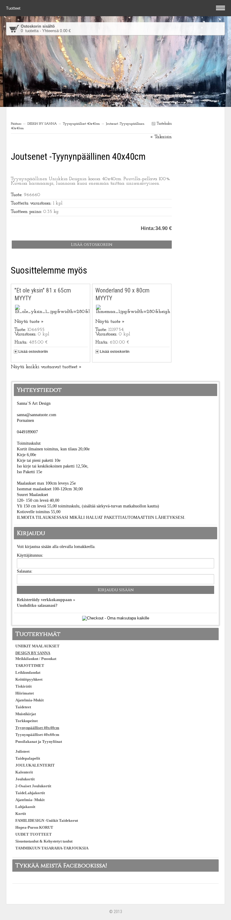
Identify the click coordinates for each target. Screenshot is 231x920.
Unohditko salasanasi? (37, 605)
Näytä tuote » (29, 321)
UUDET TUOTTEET (33, 834)
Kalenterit (24, 772)
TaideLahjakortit (30, 793)
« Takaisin (161, 137)
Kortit (20, 813)
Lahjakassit (25, 806)
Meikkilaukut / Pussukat (35, 658)
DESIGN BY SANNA (42, 124)
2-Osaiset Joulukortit (33, 786)
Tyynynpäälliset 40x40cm (81, 124)
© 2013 (115, 911)
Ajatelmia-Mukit (29, 700)
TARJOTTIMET (29, 665)
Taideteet (23, 707)
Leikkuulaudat (27, 672)
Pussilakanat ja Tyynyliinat (38, 741)
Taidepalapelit (27, 758)
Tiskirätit (23, 686)
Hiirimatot (24, 693)
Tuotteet (14, 8)
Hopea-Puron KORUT (34, 827)
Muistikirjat (25, 714)
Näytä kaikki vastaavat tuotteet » (46, 367)
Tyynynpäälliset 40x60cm (37, 734)
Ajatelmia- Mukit (30, 799)
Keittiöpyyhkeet (28, 679)
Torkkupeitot (26, 721)
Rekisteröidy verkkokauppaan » (46, 600)
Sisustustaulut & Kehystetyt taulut (43, 841)
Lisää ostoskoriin (33, 352)
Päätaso (16, 124)
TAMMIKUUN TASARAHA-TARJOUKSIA (51, 848)
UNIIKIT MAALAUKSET (37, 646)
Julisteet (22, 751)
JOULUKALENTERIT (35, 765)
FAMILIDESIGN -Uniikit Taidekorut (46, 820)
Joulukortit (25, 779)
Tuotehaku (164, 124)
